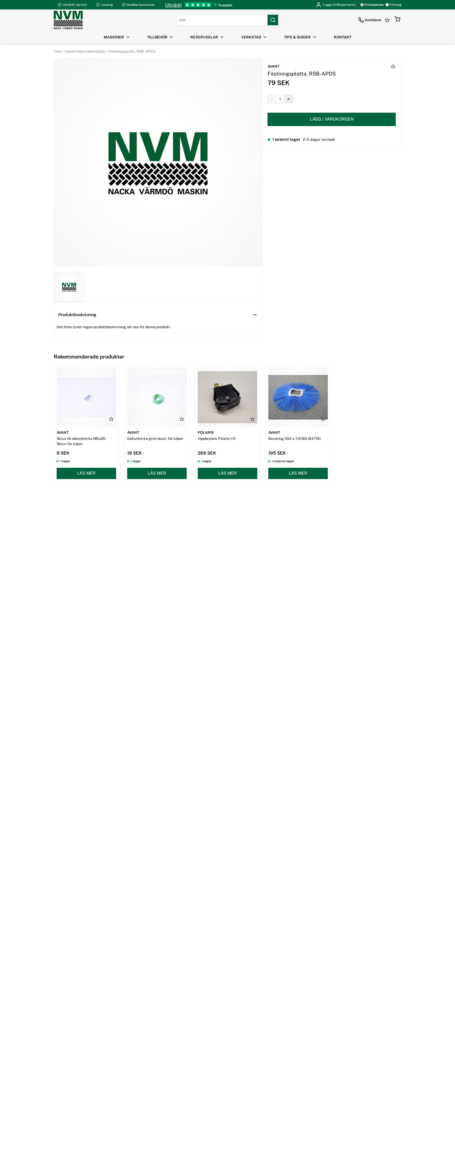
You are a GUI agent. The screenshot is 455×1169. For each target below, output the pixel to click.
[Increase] (289, 99)
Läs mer (86, 473)
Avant (273, 66)
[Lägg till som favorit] (393, 67)
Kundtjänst (373, 20)
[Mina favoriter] (387, 20)
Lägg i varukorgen (332, 119)
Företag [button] (395, 5)
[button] (397, 20)
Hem (58, 51)
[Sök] (273, 20)
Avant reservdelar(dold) (85, 51)
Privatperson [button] (374, 5)
